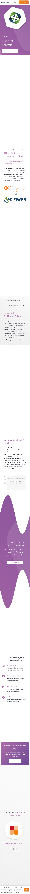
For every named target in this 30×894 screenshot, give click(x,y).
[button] (15, 2)
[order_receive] (15, 483)
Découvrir (13, 846)
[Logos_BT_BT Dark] (5, 2)
